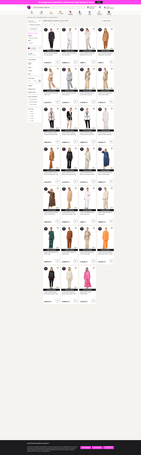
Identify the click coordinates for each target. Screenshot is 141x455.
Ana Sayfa (29, 17)
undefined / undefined (35, 24)
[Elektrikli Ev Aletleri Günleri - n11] (70, 2)
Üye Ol (107, 8)
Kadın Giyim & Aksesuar (42, 17)
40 (54, 24)
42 (59, 24)
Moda (34, 17)
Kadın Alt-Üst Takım (53, 17)
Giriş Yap (112, 8)
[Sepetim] (100, 7)
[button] (50, 128)
